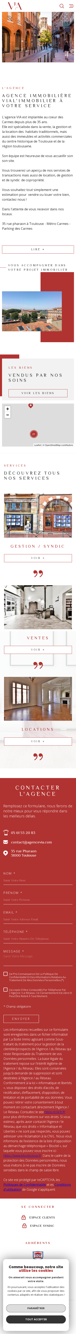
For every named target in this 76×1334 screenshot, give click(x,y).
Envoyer (21, 1019)
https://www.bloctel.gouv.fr (22, 1155)
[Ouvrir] (61, 6)
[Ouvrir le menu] (71, 6)
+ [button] (7, 408)
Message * (13, 951)
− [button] (7, 414)
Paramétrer (36, 1308)
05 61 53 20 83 (23, 833)
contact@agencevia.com (31, 842)
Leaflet (37, 445)
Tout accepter (36, 1319)
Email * (10, 912)
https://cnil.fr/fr (55, 1112)
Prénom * (13, 892)
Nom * (9, 873)
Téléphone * (15, 931)
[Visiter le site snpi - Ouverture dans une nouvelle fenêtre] (38, 1255)
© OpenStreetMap (52, 445)
